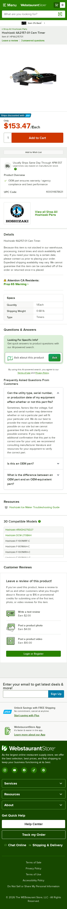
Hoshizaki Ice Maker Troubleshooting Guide (36, 507)
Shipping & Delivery (48, 845)
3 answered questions (32, 40)
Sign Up (56, 694)
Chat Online (17, 845)
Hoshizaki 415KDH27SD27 (19, 529)
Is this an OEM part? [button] (20, 463)
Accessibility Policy (33, 880)
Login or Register (34, 653)
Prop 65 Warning (15, 284)
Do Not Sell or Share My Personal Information (33, 886)
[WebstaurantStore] (33, 748)
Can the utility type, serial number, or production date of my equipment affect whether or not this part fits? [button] (31, 397)
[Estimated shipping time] (15, 169)
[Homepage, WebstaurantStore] (33, 5)
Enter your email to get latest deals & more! (33, 686)
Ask (54, 357)
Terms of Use (24, 373)
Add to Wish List (33, 152)
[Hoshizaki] (17, 213)
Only (6, 120)
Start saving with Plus (26, 715)
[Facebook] (24, 770)
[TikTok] (34, 770)
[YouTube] (14, 770)
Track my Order (33, 835)
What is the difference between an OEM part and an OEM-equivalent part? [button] (30, 479)
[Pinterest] (44, 770)
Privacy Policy (42, 373)
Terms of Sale (33, 862)
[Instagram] (5, 770)
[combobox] (33, 14)
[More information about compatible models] (39, 521)
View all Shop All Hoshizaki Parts (46, 213)
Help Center (34, 824)
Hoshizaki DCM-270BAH (18, 535)
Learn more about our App (29, 734)
